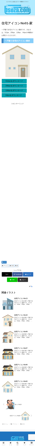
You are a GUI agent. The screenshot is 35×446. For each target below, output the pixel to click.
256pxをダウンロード (14, 86)
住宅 (5, 262)
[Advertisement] (17, 182)
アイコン (6, 265)
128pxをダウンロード (14, 90)
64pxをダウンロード (14, 95)
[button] (23, 280)
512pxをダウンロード (14, 81)
